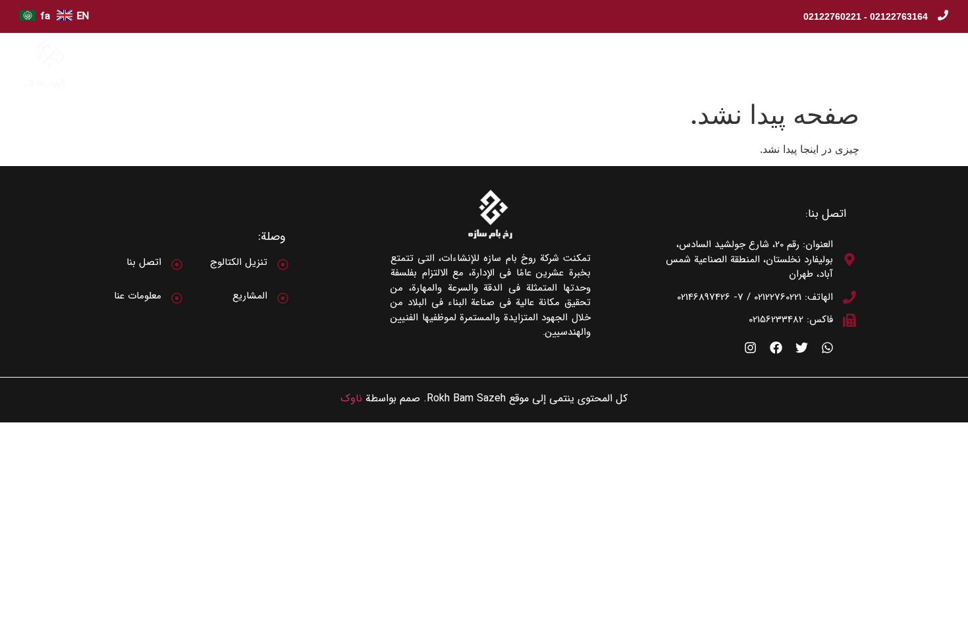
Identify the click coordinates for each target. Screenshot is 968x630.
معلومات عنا (877, 63)
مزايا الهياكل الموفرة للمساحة (572, 63)
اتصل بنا (387, 63)
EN (83, 16)
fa (45, 16)
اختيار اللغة (322, 63)
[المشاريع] (282, 298)
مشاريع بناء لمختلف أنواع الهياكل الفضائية (742, 63)
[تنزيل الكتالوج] (282, 264)
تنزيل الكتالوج (460, 63)
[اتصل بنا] (176, 264)
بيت (936, 63)
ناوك (351, 398)
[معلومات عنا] (176, 298)
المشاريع (249, 296)
